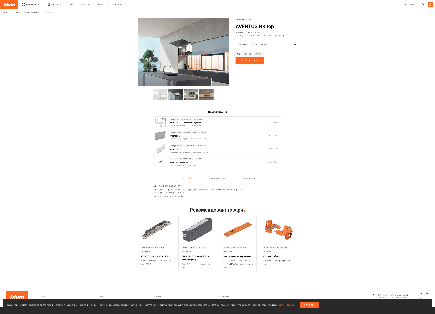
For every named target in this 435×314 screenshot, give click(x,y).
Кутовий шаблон (271, 256)
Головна (5, 12)
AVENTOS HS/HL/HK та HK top (181, 162)
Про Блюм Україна (221, 296)
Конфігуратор (252, 60)
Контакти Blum (119, 4)
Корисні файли (248, 178)
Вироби (54, 4)
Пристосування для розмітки (237, 256)
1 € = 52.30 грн (411, 4)
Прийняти (309, 305)
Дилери (72, 4)
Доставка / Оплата (101, 4)
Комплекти (31, 4)
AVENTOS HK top (176, 136)
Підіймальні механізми (31, 12)
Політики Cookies (286, 305)
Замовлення (84, 4)
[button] (274, 44)
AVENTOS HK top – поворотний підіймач (185, 123)
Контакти (159, 296)
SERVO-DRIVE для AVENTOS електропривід (195, 258)
